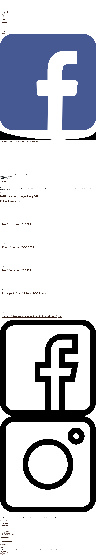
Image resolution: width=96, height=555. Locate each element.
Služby (3, 15)
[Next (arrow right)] (3, 554)
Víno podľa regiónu (8, 12)
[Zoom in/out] (9, 552)
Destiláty (5, 13)
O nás (3, 14)
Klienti (3, 16)
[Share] (3, 552)
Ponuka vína (4, 9)
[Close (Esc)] (1, 552)
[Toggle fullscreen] (6, 552)
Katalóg (3, 18)
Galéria (3, 17)
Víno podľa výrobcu (8, 10)
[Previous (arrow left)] (1, 554)
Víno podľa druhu (7, 11)
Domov (3, 21)
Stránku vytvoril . (4, 544)
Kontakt (3, 19)
